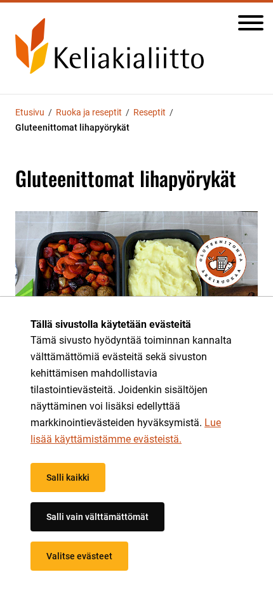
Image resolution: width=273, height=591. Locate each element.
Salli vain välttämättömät (97, 517)
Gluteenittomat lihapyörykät (72, 127)
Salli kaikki (68, 477)
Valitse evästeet (79, 556)
